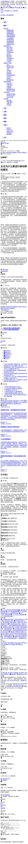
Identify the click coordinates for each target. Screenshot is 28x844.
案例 (5, 115)
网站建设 (6, 28)
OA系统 (9, 61)
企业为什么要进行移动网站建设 (15, 276)
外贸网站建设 (10, 31)
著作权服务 (10, 101)
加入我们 (21, 672)
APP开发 (19, 152)
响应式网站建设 (11, 35)
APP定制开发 (10, 58)
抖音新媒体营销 (11, 75)
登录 (17, 7)
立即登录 (3, 341)
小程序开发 (9, 152)
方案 (5, 111)
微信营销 (9, 73)
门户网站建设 (10, 38)
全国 (5, 1)
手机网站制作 (10, 52)
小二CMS (20, 400)
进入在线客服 (6, 794)
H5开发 (8, 53)
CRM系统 (9, 60)
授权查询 (13, 674)
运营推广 (16, 162)
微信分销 (9, 55)
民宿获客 (4, 402)
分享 (18, 177)
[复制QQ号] (11, 768)
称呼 (2, 823)
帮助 (5, 121)
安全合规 (15, 400)
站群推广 (9, 78)
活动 (5, 125)
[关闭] (2, 735)
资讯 (5, 118)
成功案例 (13, 644)
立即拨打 (4, 780)
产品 (5, 108)
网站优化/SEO (10, 66)
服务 (5, 25)
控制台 (4, 7)
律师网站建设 (10, 42)
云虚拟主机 (10, 84)
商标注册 (9, 100)
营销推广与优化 (8, 63)
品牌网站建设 (10, 33)
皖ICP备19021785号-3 (18, 685)
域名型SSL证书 (11, 95)
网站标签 (20, 674)
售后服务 (6, 674)
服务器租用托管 (11, 89)
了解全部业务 (4, 309)
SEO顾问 (9, 70)
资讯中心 (9, 162)
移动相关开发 (7, 46)
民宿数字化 (10, 402)
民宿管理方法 (9, 403)
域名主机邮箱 (7, 81)
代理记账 (9, 105)
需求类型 (3, 827)
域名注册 (9, 83)
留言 (2, 831)
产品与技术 (7, 92)
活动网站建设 (10, 41)
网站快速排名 (10, 80)
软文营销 (9, 72)
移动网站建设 (4, 271)
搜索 (18, 150)
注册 (21, 7)
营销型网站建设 (11, 36)
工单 (8, 7)
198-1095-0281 (19, 4)
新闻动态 (19, 644)
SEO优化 (10, 400)
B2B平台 (9, 76)
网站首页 (4, 672)
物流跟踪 (15, 402)
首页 (5, 22)
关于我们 (10, 672)
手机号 (3, 824)
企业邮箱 (9, 86)
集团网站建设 (10, 30)
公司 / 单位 (3, 826)
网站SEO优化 (4, 400)
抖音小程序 (10, 50)
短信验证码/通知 (11, 94)
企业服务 (6, 98)
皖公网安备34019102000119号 (13, 686)
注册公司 (9, 103)
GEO (8, 64)
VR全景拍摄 (10, 97)
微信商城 (9, 56)
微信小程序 (10, 47)
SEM (8, 69)
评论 (13, 177)
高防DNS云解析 (11, 91)
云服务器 (9, 87)
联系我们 (16, 672)
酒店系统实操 (17, 403)
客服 (13, 7)
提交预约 (3, 832)
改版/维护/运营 (10, 44)
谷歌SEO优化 (10, 67)
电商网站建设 (10, 39)
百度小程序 (10, 49)
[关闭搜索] (2, 149)
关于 (5, 137)
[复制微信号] (12, 756)
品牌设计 (24, 152)
